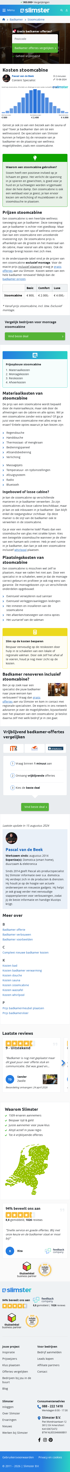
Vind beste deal (18, 336)
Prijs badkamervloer (16, 1013)
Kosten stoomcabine (16, 985)
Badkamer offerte (14, 929)
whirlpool (20, 550)
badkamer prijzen (14, 279)
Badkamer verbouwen (17, 934)
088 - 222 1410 (52, 1406)
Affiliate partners (48, 1365)
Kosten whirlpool (13, 995)
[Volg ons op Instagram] (45, 1439)
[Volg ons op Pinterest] (51, 1439)
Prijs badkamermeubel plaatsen (23, 1008)
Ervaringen (9, 1420)
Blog (5, 1388)
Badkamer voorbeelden (18, 939)
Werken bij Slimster (15, 1433)
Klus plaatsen (11, 1365)
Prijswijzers (9, 1358)
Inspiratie (8, 1352)
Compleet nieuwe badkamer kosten (26, 952)
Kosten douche (12, 975)
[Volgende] (63, 1061)
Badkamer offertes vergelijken (34, 48)
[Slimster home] (35, 10)
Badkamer (16, 19)
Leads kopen (45, 1358)
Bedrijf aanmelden (49, 1352)
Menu (11, 10)
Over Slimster (11, 1413)
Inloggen (8, 1407)
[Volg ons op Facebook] (39, 1439)
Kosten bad (10, 965)
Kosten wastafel (13, 990)
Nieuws (7, 1426)
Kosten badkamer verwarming (22, 970)
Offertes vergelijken (15, 1371)
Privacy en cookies (50, 1457)
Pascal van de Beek (23, 76)
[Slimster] (5, 19)
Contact (42, 1371)
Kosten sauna (11, 980)
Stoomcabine (36, 19)
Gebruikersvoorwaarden (18, 1457)
